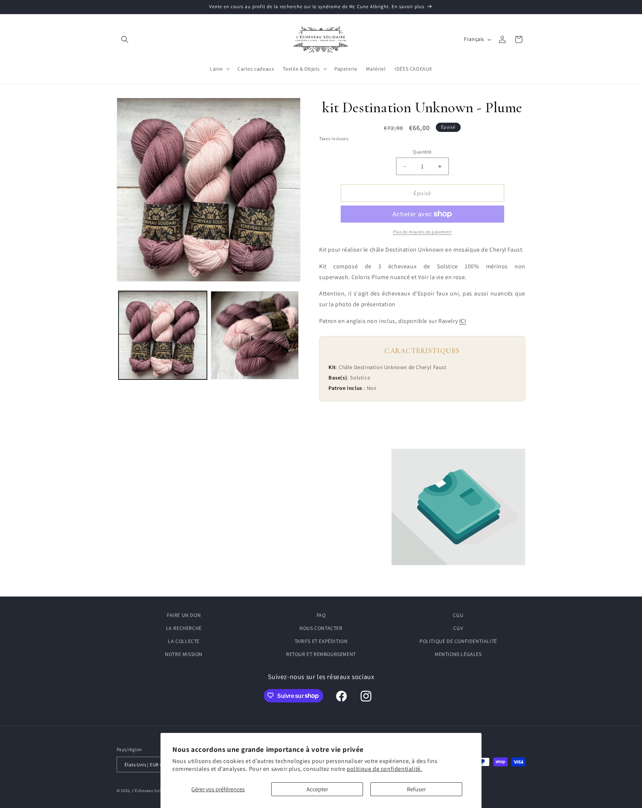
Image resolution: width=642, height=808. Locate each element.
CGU (458, 615)
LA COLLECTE (184, 641)
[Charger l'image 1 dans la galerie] (163, 335)
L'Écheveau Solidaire (152, 791)
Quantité (422, 152)
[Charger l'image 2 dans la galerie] (255, 335)
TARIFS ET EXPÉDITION (321, 641)
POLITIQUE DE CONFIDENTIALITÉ (458, 641)
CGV (458, 628)
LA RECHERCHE (184, 628)
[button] (125, 39)
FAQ (321, 615)
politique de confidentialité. (384, 769)
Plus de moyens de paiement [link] (422, 232)
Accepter (317, 789)
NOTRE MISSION (183, 654)
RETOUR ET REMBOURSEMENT (321, 654)
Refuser (416, 789)
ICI (462, 321)
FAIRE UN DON (184, 615)
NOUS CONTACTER (320, 628)
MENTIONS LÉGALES (458, 654)
